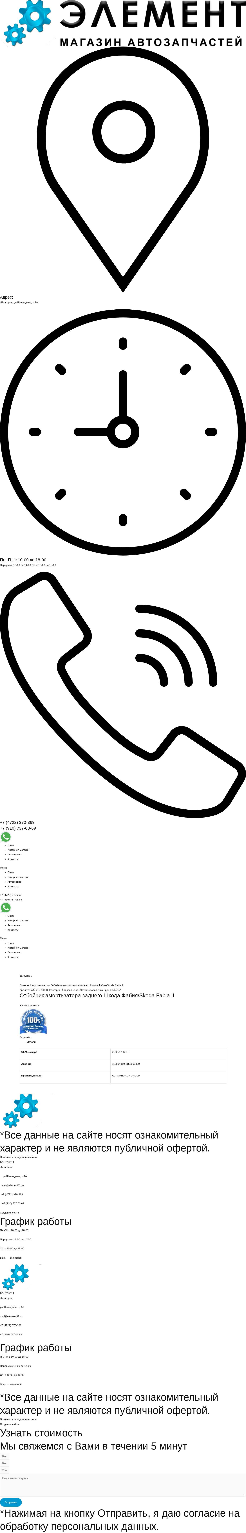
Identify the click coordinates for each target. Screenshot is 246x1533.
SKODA (116, 989)
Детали (31, 1041)
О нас (11, 845)
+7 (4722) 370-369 (17, 822)
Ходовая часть (40, 985)
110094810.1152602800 (126, 1063)
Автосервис (14, 854)
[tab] (126, 1041)
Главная (24, 985)
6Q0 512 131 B (120, 1051)
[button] (123, 867)
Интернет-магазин (18, 849)
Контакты (13, 859)
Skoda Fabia (95, 989)
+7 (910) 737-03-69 (18, 828)
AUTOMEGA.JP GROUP (126, 1075)
